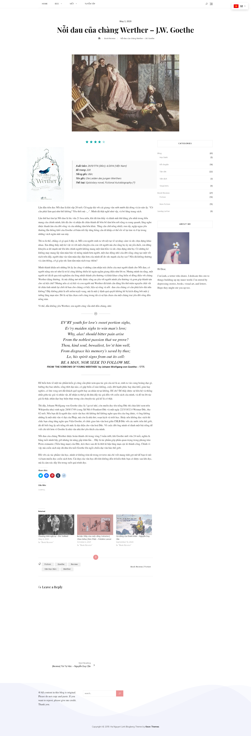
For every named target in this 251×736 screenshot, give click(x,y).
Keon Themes (152, 727)
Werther (67, 569)
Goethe (61, 564)
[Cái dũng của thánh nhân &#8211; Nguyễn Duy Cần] (134, 524)
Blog (159, 153)
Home (44, 4)
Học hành (164, 157)
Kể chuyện (164, 164)
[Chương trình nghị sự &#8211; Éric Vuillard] (56, 524)
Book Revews (137, 566)
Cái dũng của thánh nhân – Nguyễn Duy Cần (133, 538)
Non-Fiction (165, 204)
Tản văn (163, 171)
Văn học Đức (51, 569)
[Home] (100, 38)
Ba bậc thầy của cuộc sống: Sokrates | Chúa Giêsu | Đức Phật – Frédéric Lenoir (94, 538)
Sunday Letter (163, 211)
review (74, 564)
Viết (72, 4)
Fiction (148, 566)
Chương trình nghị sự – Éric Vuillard (53, 536)
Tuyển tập (90, 4)
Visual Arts (164, 186)
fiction (48, 564)
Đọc (57, 4)
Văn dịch (163, 179)
